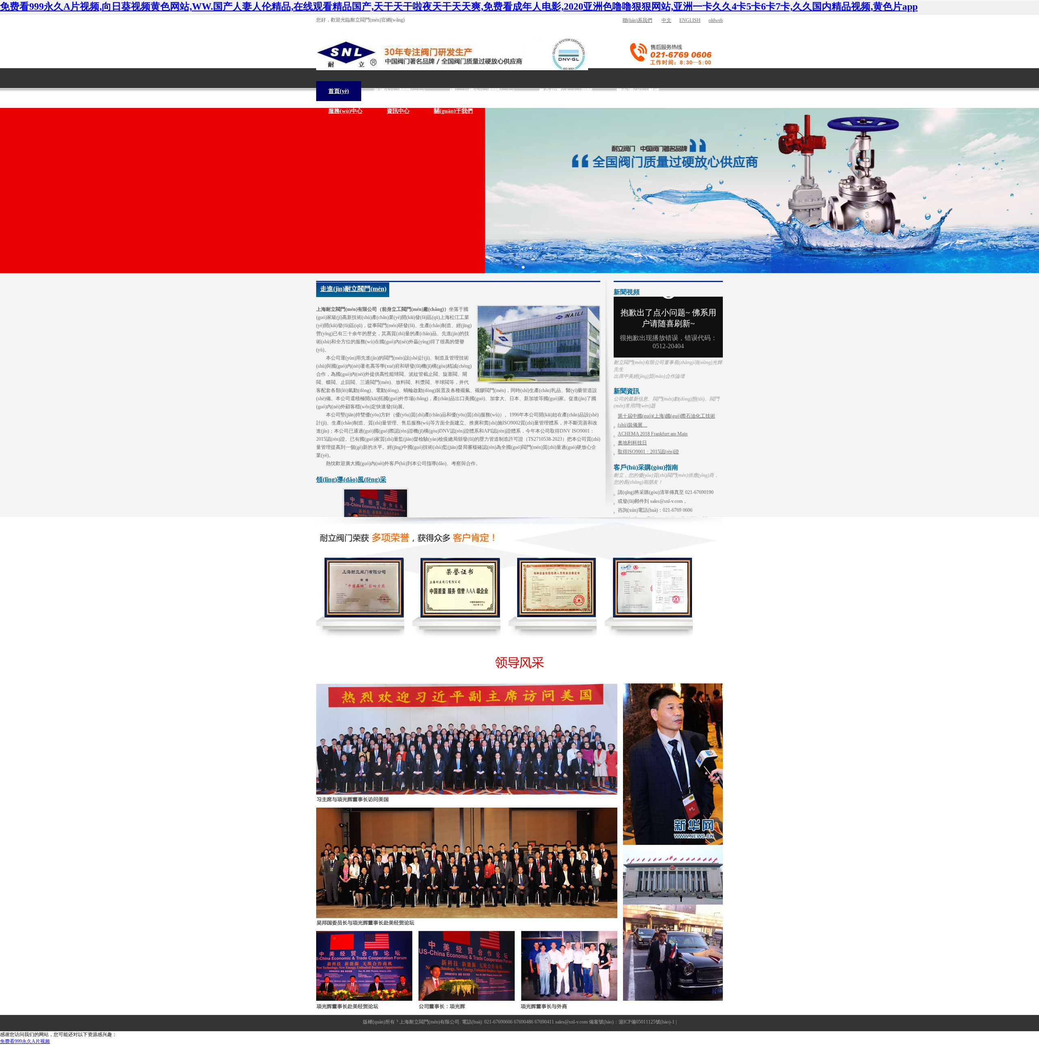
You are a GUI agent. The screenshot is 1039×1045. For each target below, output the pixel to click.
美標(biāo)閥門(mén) (399, 91)
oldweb (716, 20)
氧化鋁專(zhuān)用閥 (565, 91)
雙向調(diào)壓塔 (638, 91)
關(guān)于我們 (453, 111)
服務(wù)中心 (345, 111)
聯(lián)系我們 (637, 20)
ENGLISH (690, 20)
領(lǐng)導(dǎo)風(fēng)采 (351, 479)
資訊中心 (398, 111)
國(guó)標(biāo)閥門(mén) (482, 91)
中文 (666, 20)
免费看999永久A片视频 (25, 1041)
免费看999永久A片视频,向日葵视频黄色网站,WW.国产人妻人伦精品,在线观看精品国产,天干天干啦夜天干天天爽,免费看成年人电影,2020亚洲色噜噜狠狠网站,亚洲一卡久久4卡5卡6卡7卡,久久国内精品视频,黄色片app (459, 6)
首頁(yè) (338, 91)
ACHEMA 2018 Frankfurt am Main (653, 434)
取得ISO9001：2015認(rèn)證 (648, 452)
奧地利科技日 (632, 443)
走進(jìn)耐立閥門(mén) (353, 288)
